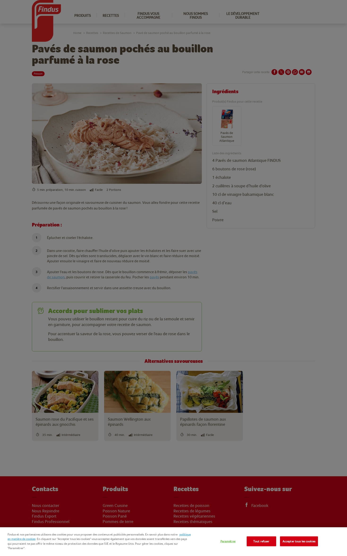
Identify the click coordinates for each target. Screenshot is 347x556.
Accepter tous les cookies (299, 541)
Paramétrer (228, 541)
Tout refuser (261, 541)
